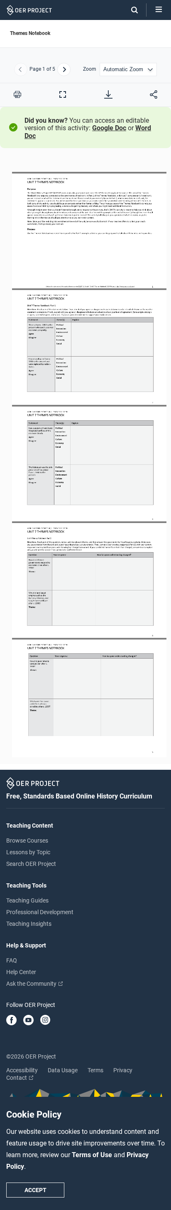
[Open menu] (158, 10)
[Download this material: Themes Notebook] (108, 94)
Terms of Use (93, 1155)
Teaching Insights (28, 923)
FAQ (11, 960)
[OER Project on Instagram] (45, 1021)
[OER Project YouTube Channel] (28, 1021)
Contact (17, 1077)
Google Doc (109, 128)
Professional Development (39, 912)
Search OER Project (31, 863)
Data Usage (63, 1070)
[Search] (130, 10)
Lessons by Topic (28, 852)
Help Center (21, 972)
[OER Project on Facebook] (11, 1021)
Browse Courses (27, 840)
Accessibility (22, 1070)
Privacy (122, 1070)
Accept (35, 1190)
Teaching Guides (27, 900)
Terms (95, 1070)
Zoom (89, 69)
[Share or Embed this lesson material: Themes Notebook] (153, 94)
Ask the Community (32, 983)
